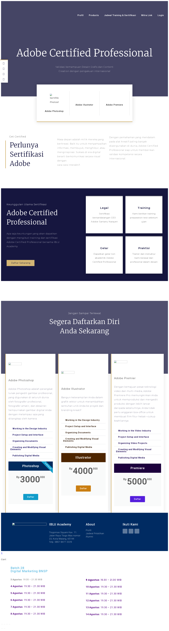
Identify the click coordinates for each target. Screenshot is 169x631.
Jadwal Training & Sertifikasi (120, 15)
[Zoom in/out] (2, 624)
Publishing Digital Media (26, 455)
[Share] (7, 624)
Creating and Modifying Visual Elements (28, 448)
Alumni (89, 536)
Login (161, 15)
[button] (30, 429)
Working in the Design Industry (30, 428)
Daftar (30, 497)
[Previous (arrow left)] (2, 628)
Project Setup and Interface (28, 435)
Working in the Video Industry (134, 430)
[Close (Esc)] (9, 624)
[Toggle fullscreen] (4, 624)
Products (94, 15)
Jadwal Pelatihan (95, 533)
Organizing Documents (25, 441)
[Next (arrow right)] (4, 628)
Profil (81, 15)
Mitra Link (146, 15)
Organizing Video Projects (132, 443)
